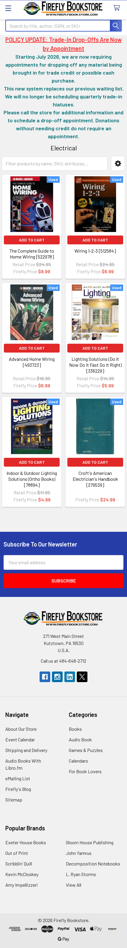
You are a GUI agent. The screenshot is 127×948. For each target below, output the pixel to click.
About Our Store (21, 729)
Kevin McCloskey (21, 874)
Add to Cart (32, 239)
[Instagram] (57, 677)
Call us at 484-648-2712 (63, 661)
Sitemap (13, 799)
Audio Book (80, 739)
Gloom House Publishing (89, 842)
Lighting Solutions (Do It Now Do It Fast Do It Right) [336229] (95, 364)
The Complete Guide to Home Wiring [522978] (31, 253)
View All (73, 885)
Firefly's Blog (18, 789)
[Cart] (118, 8)
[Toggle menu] (8, 8)
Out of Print (16, 853)
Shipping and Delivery (26, 750)
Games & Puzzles (86, 750)
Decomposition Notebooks (93, 863)
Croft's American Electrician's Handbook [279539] (95, 479)
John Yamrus (79, 853)
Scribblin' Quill (18, 863)
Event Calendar (20, 739)
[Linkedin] (69, 677)
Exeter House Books (25, 842)
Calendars (78, 760)
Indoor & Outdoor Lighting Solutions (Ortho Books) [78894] (31, 479)
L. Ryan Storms (81, 874)
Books (75, 729)
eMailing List (17, 778)
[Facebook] (45, 677)
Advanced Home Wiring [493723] (32, 362)
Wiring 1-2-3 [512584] (95, 251)
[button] (118, 163)
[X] (82, 677)
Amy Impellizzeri (21, 885)
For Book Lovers (85, 771)
